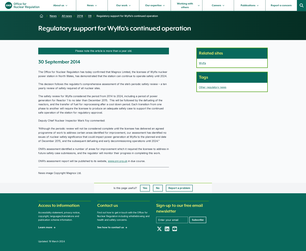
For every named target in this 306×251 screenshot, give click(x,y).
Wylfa (202, 63)
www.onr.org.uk (117, 161)
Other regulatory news (212, 87)
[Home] (41, 16)
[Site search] (301, 5)
